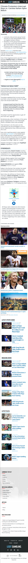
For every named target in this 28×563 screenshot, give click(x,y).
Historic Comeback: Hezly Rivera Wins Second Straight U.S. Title (18, 339)
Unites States (6, 490)
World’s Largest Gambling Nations (19, 457)
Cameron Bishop (16, 323)
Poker (4, 481)
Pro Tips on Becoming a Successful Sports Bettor (18, 437)
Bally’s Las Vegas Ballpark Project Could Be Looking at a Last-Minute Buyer (18, 329)
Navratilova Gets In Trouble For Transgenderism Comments (12, 290)
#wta (13, 75)
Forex (4, 479)
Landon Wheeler (20, 15)
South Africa (6, 496)
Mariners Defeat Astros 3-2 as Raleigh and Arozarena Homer (19, 374)
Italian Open (8, 50)
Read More (15, 421)
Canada (5, 494)
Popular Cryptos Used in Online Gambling (18, 427)
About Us (6, 540)
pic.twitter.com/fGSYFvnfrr (14, 77)
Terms (10, 543)
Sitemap (16, 543)
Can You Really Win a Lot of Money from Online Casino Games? (18, 417)
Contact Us (14, 540)
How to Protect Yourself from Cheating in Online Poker (18, 447)
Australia (5, 498)
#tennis (17, 75)
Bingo (4, 475)
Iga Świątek (10, 134)
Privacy (21, 540)
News (4, 507)
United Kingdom (7, 492)
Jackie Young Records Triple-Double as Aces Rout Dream (18, 349)
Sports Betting (6, 483)
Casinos (5, 477)
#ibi (21, 75)
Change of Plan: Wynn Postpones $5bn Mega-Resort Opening (18, 393)
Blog (4, 510)
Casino (3, 328)
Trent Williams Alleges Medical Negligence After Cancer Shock (12, 269)
